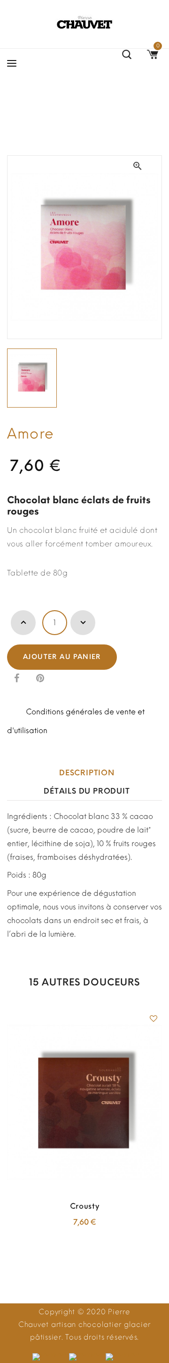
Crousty (84, 1206)
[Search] (126, 56)
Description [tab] (87, 772)
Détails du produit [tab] (87, 791)
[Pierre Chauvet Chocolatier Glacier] (84, 22)
